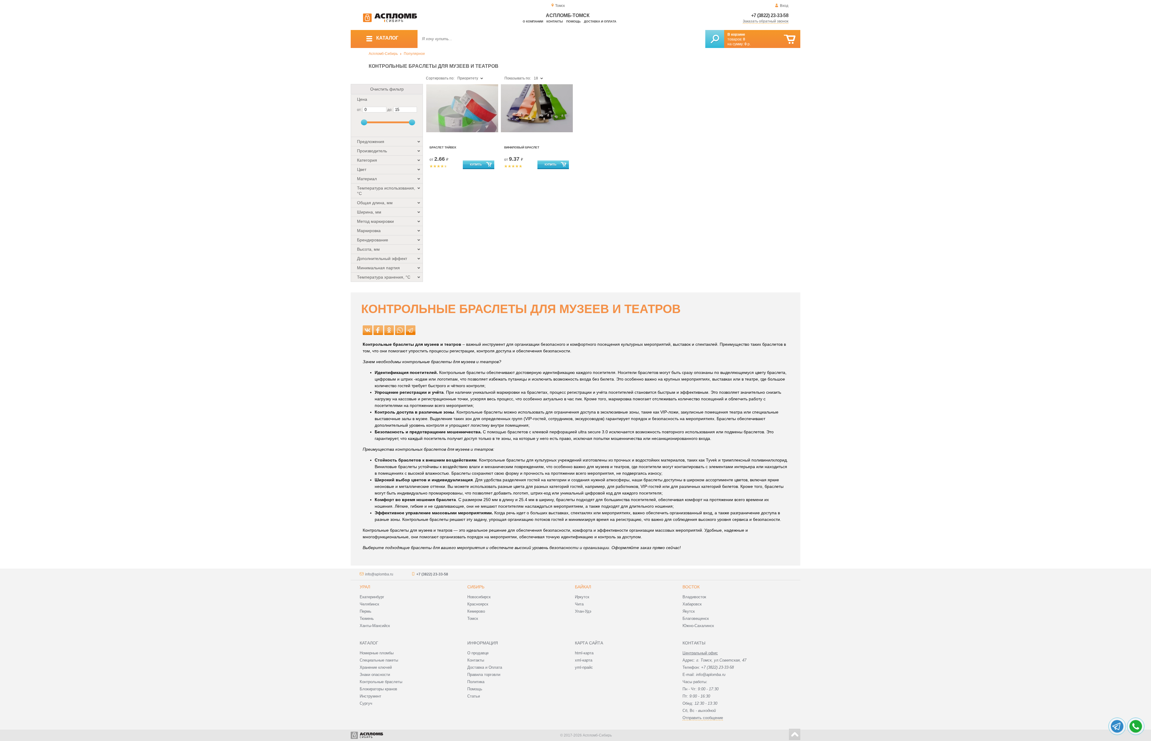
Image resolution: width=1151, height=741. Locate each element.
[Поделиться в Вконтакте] (367, 330)
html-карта (584, 653)
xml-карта (583, 660)
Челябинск (369, 604)
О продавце (478, 653)
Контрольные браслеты (381, 682)
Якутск (689, 611)
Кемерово (476, 611)
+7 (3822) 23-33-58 (769, 15)
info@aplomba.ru (379, 574)
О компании (533, 21)
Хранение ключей (376, 667)
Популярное (414, 54)
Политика (475, 682)
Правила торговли (483, 674)
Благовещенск (696, 618)
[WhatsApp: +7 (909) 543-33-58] (1135, 726)
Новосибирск (479, 597)
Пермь (365, 611)
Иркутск (582, 597)
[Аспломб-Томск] (390, 21)
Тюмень (367, 618)
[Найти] (714, 39)
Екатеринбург (372, 597)
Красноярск (477, 604)
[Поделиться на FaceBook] (378, 330)
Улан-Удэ (583, 611)
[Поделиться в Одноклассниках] (389, 330)
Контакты (554, 21)
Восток (691, 586)
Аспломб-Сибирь (383, 54)
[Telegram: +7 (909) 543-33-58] (1117, 726)
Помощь (573, 21)
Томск (472, 618)
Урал (365, 586)
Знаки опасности (375, 674)
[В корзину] (790, 39)
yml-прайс (584, 667)
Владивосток (694, 597)
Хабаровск (692, 604)
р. (748, 44)
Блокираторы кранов (378, 689)
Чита (579, 604)
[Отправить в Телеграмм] (410, 330)
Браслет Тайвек (443, 147)
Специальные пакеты (379, 660)
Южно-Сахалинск (698, 625)
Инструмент (370, 696)
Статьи (473, 696)
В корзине (736, 34)
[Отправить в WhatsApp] (400, 330)
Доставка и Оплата (484, 667)
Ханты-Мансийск (375, 625)
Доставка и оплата (600, 21)
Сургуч (366, 703)
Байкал (583, 586)
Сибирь (475, 586)
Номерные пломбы (377, 653)
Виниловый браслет (521, 147)
